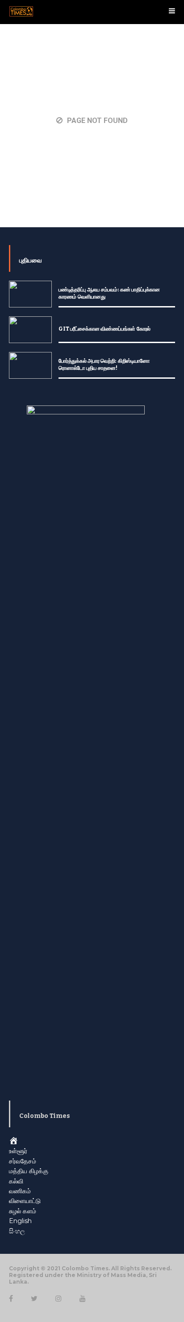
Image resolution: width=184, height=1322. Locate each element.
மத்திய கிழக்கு (28, 1171)
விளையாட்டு (25, 1201)
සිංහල (17, 1231)
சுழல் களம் (22, 1211)
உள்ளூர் (18, 1151)
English (20, 1221)
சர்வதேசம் (22, 1161)
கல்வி (16, 1181)
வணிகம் (20, 1191)
